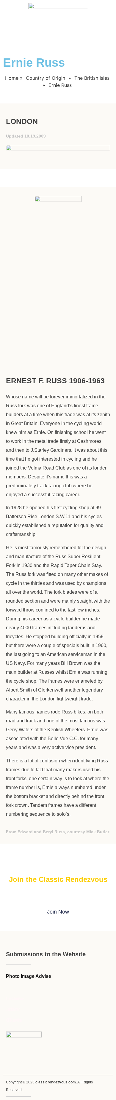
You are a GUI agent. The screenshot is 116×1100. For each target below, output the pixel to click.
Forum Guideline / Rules (14, 998)
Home (11, 78)
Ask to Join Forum (12, 1009)
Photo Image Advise (28, 976)
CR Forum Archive (13, 1020)
